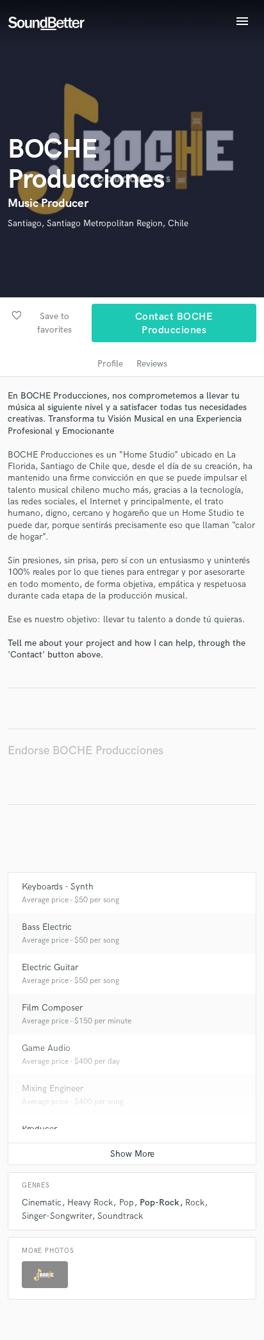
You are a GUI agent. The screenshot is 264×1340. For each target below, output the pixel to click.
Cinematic (42, 1202)
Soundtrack (120, 1216)
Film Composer (52, 1007)
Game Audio (46, 1048)
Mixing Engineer (52, 1088)
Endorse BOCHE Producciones (85, 750)
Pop (126, 1202)
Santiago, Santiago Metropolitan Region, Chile (98, 223)
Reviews (151, 363)
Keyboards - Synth (58, 886)
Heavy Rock (90, 1202)
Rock (194, 1202)
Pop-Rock (159, 1202)
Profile (110, 363)
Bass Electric (47, 927)
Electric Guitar (50, 967)
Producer (39, 1128)
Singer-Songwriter (57, 1216)
